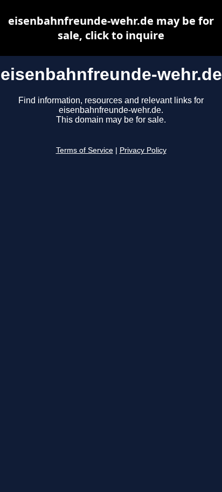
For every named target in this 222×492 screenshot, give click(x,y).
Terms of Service (84, 150)
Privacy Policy (143, 150)
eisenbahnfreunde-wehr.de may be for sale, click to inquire (111, 27)
